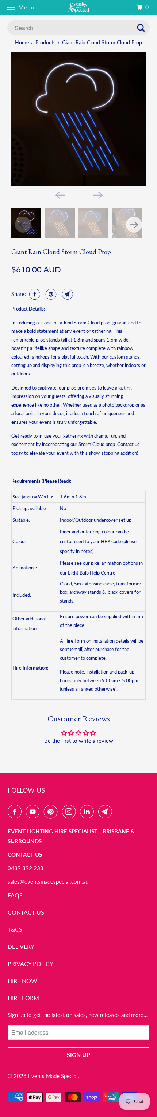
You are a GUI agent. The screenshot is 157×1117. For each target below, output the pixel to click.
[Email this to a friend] (66, 294)
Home (22, 42)
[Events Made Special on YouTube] (34, 811)
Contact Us (26, 912)
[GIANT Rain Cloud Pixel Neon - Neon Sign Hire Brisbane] (78, 119)
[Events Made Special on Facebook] (16, 811)
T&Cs (15, 929)
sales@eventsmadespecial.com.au (48, 881)
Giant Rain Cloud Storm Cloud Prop (61, 252)
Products (45, 42)
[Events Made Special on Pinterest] (52, 811)
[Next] (97, 194)
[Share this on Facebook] (33, 294)
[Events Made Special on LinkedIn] (88, 811)
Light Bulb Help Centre (91, 573)
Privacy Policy (30, 963)
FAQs (15, 895)
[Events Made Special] (78, 7)
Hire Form (23, 997)
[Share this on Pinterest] (50, 294)
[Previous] (59, 194)
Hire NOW (22, 980)
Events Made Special (53, 1076)
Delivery (21, 946)
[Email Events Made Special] (106, 811)
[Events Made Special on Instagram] (70, 811)
